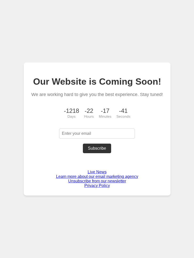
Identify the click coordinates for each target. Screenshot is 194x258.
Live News (97, 172)
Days (71, 116)
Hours (89, 116)
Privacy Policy (97, 185)
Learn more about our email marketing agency (97, 176)
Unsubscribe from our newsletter (97, 181)
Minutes (105, 116)
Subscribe (97, 148)
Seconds (123, 116)
